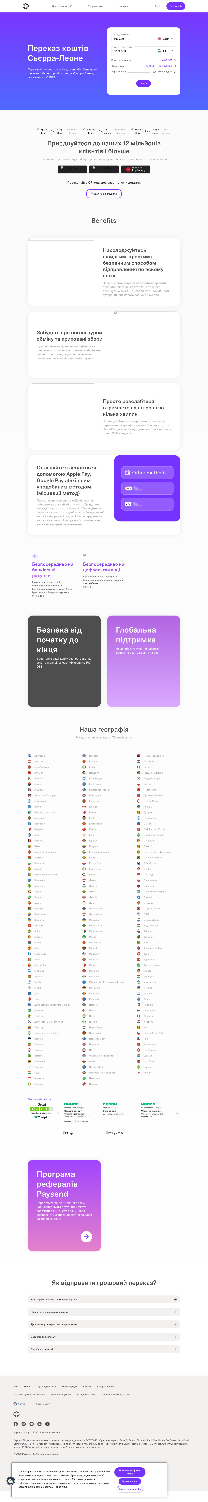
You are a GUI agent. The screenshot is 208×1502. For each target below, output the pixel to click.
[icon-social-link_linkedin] (39, 1424)
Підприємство (95, 6)
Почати (144, 83)
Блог (16, 1386)
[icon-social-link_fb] (15, 1424)
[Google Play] (104, 169)
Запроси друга (70, 1386)
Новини (28, 1386)
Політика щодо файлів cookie (29, 1394)
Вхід (157, 6)
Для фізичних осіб (62, 6)
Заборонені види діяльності (116, 1394)
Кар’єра (87, 1386)
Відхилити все (129, 1481)
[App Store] (72, 169)
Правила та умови (61, 1394)
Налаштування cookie (129, 1489)
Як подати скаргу (86, 1394)
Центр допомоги (47, 1386)
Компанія (123, 6)
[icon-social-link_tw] (47, 1424)
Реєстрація (176, 6)
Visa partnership (105, 1386)
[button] (10, 1480)
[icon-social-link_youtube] (31, 1424)
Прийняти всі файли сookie (130, 1472)
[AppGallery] (135, 169)
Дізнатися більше (37, 1099)
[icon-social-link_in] (23, 1424)
